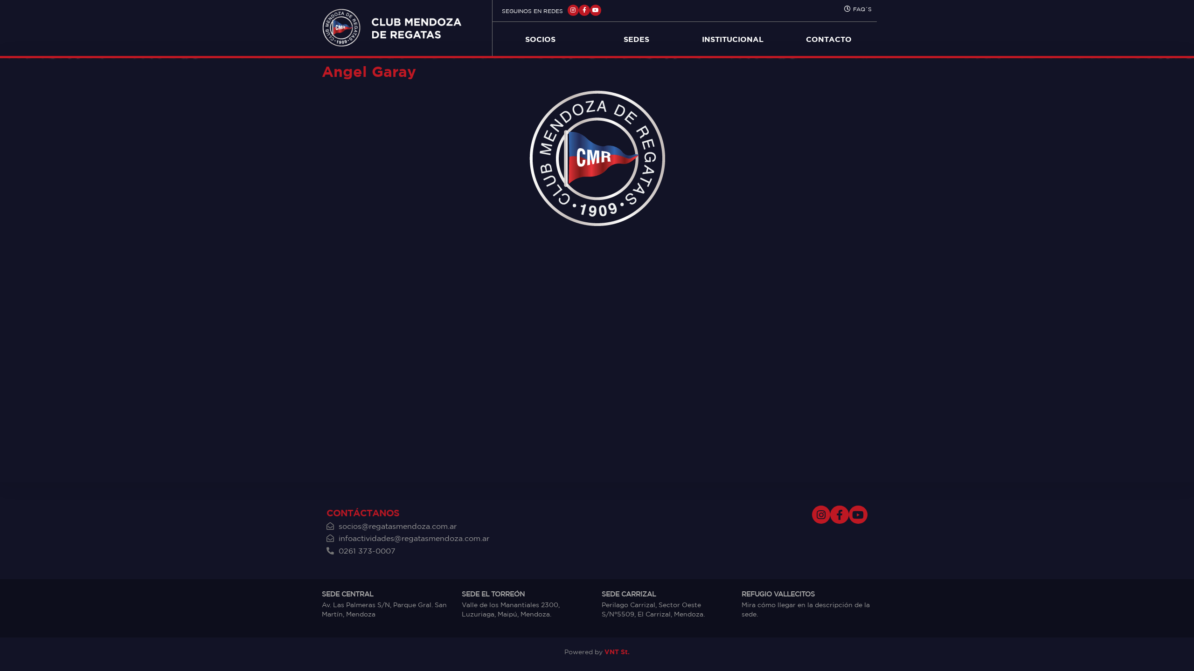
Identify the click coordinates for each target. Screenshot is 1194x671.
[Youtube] (595, 10)
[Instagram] (573, 10)
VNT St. (617, 651)
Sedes (636, 39)
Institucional (733, 39)
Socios (540, 39)
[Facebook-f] (584, 10)
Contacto (829, 39)
